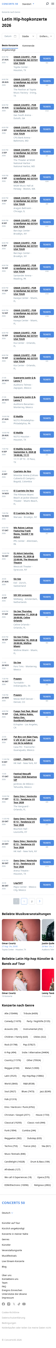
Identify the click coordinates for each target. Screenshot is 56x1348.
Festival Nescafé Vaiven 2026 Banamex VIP (25, 776)
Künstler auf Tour (11, 1222)
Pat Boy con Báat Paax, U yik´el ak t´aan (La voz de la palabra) (26, 739)
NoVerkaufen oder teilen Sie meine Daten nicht (26, 1327)
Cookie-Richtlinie (10, 1312)
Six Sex (17, 578)
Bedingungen (9, 1322)
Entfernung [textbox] (46, 36)
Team (4, 1282)
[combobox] (28, 4)
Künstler (6, 1244)
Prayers (18, 678)
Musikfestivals (9, 1255)
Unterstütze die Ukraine (14, 1293)
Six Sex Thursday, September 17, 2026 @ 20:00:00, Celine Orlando (25, 616)
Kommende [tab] (28, 45)
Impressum (8, 1297)
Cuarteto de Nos (22, 471)
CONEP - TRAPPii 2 (24, 759)
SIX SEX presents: (23, 595)
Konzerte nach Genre (11, 12)
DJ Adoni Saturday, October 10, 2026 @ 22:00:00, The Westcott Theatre (26, 558)
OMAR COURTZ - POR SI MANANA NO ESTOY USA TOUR (26, 60)
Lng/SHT (18, 882)
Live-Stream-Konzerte (13, 1261)
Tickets (47, 58)
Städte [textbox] (25, 36)
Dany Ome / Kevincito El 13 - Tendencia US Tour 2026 (25, 799)
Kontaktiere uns (10, 1278)
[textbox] (8, 1213)
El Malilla (18, 416)
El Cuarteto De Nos (24, 490)
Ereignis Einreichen (12, 1290)
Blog (4, 1266)
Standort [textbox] (26, 3)
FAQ (4, 1286)
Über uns (7, 1275)
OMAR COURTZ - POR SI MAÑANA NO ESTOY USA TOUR (26, 82)
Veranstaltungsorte (12, 1250)
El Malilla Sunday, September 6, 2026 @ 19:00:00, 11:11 (25, 452)
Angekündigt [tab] (8, 49)
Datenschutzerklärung (13, 1317)
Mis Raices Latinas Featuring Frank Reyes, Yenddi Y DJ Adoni (23, 532)
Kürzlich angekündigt (13, 1228)
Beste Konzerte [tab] (10, 45)
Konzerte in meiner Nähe (15, 1233)
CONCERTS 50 (10, 3)
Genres (5, 1239)
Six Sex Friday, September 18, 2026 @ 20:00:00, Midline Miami (25, 641)
